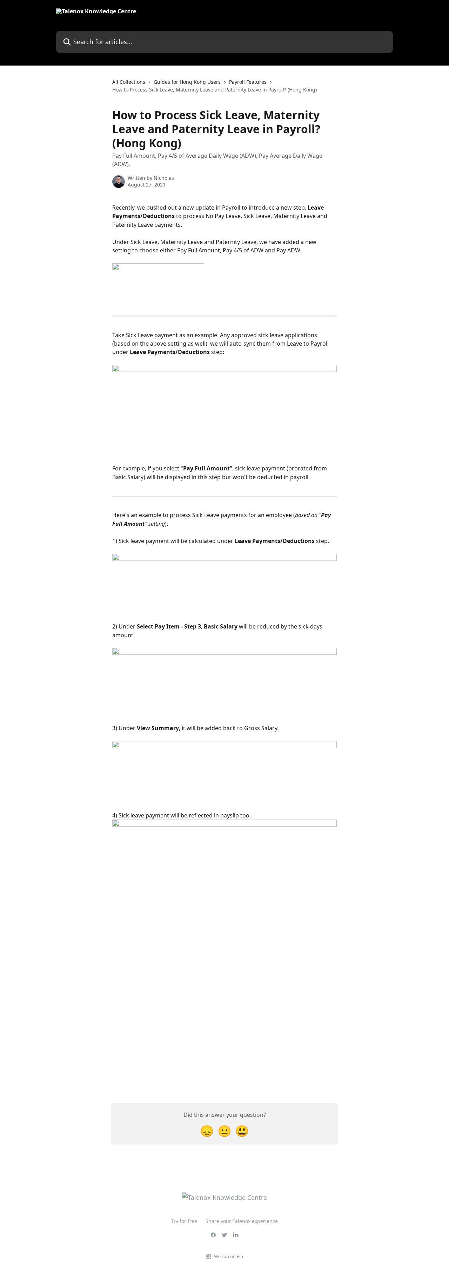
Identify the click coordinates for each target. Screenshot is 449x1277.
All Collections (128, 82)
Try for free (184, 1221)
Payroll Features (248, 82)
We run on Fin (228, 1256)
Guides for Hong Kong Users (187, 82)
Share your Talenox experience (242, 1221)
